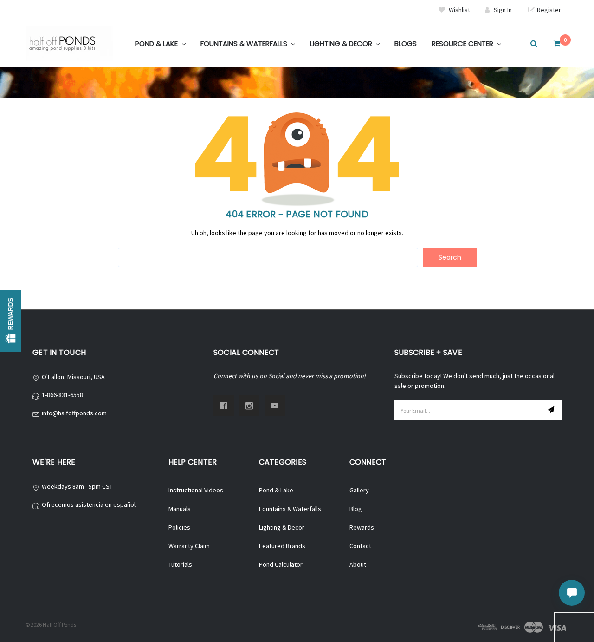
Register (549, 10)
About (357, 564)
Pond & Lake (157, 43)
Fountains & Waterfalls (244, 43)
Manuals (179, 508)
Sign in (503, 10)
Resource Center (463, 43)
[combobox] (268, 257)
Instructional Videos (195, 490)
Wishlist (458, 10)
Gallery (359, 490)
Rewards (361, 527)
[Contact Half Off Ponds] (572, 593)
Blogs (405, 43)
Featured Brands (282, 546)
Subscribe (552, 410)
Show (10, 321)
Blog (355, 508)
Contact (360, 546)
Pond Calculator (281, 564)
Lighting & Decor (342, 43)
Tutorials (180, 564)
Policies (179, 527)
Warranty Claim (189, 546)
